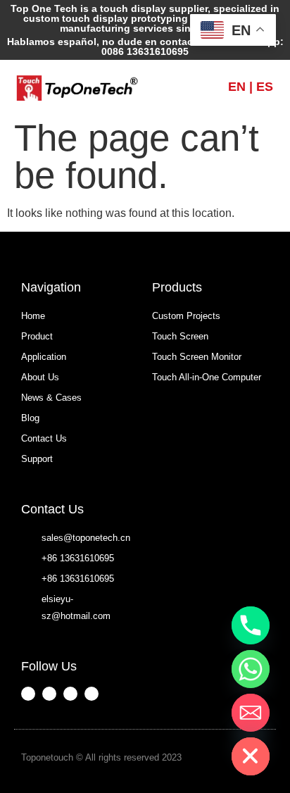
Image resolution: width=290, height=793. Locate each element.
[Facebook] (28, 694)
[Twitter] (91, 694)
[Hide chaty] (251, 756)
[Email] (251, 713)
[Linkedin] (70, 694)
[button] (186, 86)
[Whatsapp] (251, 669)
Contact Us (52, 509)
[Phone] (251, 625)
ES (264, 87)
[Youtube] (49, 694)
